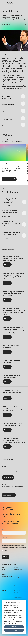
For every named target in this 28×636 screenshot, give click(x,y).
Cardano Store (16, 588)
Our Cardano (4, 574)
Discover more (17, 583)
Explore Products (7, 495)
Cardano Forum (4, 590)
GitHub (15, 573)
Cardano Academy (7, 179)
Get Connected (5, 583)
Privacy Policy (11, 619)
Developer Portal (17, 567)
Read (5, 264)
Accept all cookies (14, 626)
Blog (2, 585)
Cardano (15, 585)
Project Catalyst (17, 595)
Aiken (15, 575)
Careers (3, 569)
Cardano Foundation (6, 564)
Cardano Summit (17, 590)
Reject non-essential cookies (14, 630)
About (3, 567)
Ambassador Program (18, 597)
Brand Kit (3, 571)
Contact (3, 588)
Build (15, 564)
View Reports (6, 477)
